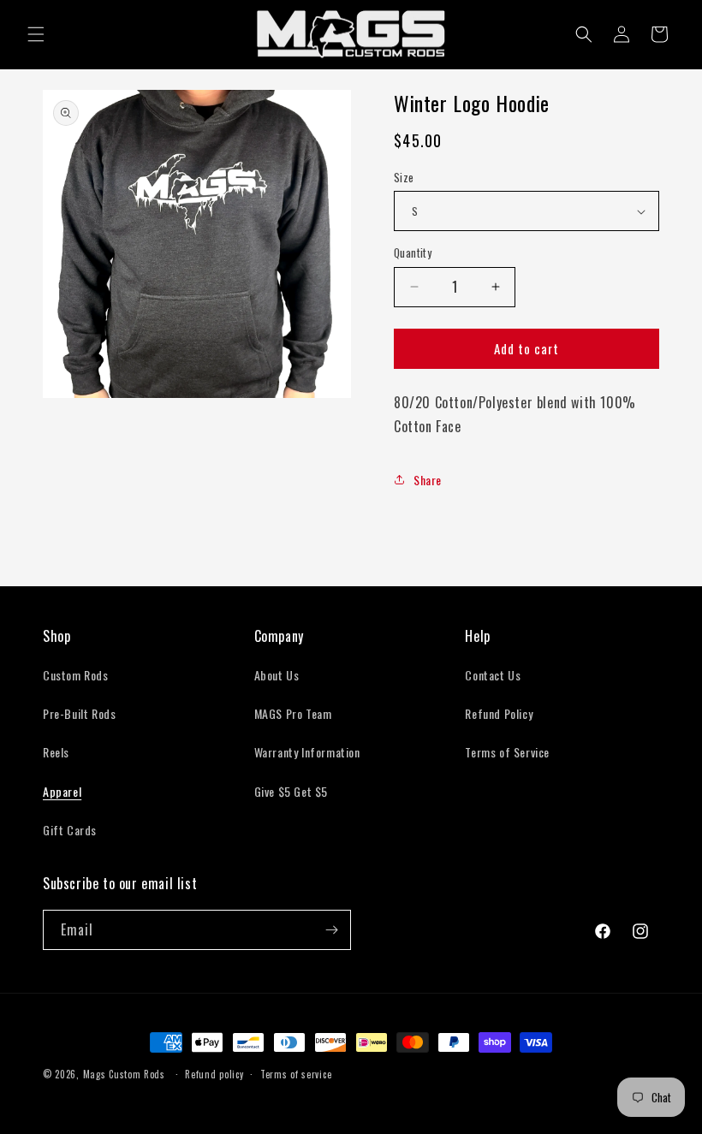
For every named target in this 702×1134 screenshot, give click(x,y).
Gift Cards (70, 830)
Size (404, 177)
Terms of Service (507, 752)
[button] (36, 34)
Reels (56, 752)
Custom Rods (76, 675)
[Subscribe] (331, 930)
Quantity (412, 253)
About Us (277, 675)
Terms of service (295, 1074)
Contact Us (493, 675)
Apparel (62, 791)
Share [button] (427, 480)
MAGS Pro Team (293, 713)
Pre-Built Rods (79, 713)
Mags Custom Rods (124, 1074)
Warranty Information (307, 752)
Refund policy (214, 1074)
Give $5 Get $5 (291, 791)
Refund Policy (498, 713)
